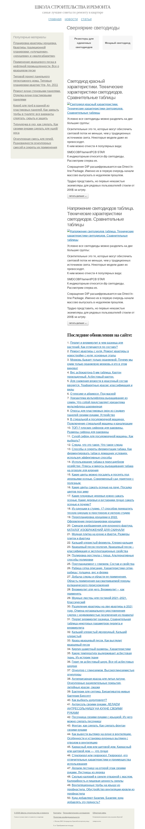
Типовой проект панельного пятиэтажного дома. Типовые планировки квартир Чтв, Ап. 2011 (35, 80)
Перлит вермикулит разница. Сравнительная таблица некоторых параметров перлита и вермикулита (99, 623)
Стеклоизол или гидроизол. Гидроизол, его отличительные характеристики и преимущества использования (99, 759)
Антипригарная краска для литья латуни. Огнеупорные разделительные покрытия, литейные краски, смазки (96, 683)
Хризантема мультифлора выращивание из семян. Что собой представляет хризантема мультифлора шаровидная (97, 402)
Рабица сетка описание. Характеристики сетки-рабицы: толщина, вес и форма (100, 570)
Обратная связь (99, 812)
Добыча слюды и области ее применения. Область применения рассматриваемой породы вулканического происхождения (98, 580)
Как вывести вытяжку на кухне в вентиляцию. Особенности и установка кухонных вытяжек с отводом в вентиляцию (99, 738)
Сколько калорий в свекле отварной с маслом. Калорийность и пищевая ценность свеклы (100, 778)
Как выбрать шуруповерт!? (89, 700)
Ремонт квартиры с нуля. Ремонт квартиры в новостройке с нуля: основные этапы (98, 353)
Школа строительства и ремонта (73, 7)
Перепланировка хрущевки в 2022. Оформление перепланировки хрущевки (94, 519)
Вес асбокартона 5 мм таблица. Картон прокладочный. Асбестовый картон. (94, 374)
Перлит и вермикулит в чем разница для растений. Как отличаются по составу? (95, 344)
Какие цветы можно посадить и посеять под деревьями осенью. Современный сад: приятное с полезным (100, 478)
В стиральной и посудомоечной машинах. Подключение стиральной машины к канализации (99, 421)
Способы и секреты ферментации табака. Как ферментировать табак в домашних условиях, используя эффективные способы (99, 453)
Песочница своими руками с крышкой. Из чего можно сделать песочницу (99, 719)
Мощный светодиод (117, 42)
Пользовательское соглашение (76, 812)
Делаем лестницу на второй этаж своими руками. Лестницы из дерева (96, 770)
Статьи (86, 18)
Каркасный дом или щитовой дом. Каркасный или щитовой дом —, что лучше (99, 749)
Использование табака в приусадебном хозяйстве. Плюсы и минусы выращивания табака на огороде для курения (100, 466)
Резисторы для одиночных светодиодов (84, 43)
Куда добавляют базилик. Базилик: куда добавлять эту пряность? (95, 800)
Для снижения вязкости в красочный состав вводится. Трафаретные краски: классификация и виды (99, 385)
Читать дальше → (78, 196)
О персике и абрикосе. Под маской (93, 394)
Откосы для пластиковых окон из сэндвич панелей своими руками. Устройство (96, 413)
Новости (71, 18)
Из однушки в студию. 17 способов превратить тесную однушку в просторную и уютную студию (100, 510)
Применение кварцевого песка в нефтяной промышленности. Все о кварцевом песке (36, 66)
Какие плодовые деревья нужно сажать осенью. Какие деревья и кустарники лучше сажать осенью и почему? (100, 500)
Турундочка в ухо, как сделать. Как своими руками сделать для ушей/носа (35, 128)
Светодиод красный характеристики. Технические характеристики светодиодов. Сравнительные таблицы (95, 89)
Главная (55, 18)
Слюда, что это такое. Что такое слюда (97, 445)
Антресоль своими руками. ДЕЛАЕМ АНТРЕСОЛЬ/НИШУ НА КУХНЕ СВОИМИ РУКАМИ (95, 708)
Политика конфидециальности (66, 817)
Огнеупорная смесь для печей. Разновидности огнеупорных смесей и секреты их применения (35, 143)
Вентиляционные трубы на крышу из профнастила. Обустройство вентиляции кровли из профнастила (100, 789)
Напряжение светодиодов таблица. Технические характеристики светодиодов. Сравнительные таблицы (100, 216)
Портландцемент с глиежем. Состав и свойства (103, 564)
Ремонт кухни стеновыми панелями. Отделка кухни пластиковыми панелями (37, 95)
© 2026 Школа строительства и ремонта (31, 812)
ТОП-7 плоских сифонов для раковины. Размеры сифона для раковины (95, 430)
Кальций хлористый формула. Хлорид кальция (102, 542)
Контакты (57, 812)
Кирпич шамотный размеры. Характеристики (101, 649)
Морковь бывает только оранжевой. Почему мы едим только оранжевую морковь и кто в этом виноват (100, 364)
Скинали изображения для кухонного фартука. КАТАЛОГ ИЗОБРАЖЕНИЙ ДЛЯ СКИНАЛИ (100, 527)
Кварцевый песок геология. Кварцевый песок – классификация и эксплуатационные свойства (100, 549)
